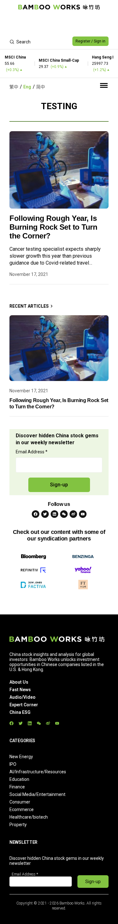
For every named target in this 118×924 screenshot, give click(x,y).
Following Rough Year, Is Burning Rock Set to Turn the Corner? (53, 227)
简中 (40, 86)
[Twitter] (45, 514)
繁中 (13, 86)
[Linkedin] (54, 514)
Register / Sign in (90, 41)
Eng (27, 86)
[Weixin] (64, 514)
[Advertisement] (59, 23)
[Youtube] (83, 514)
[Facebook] (35, 514)
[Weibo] (73, 514)
